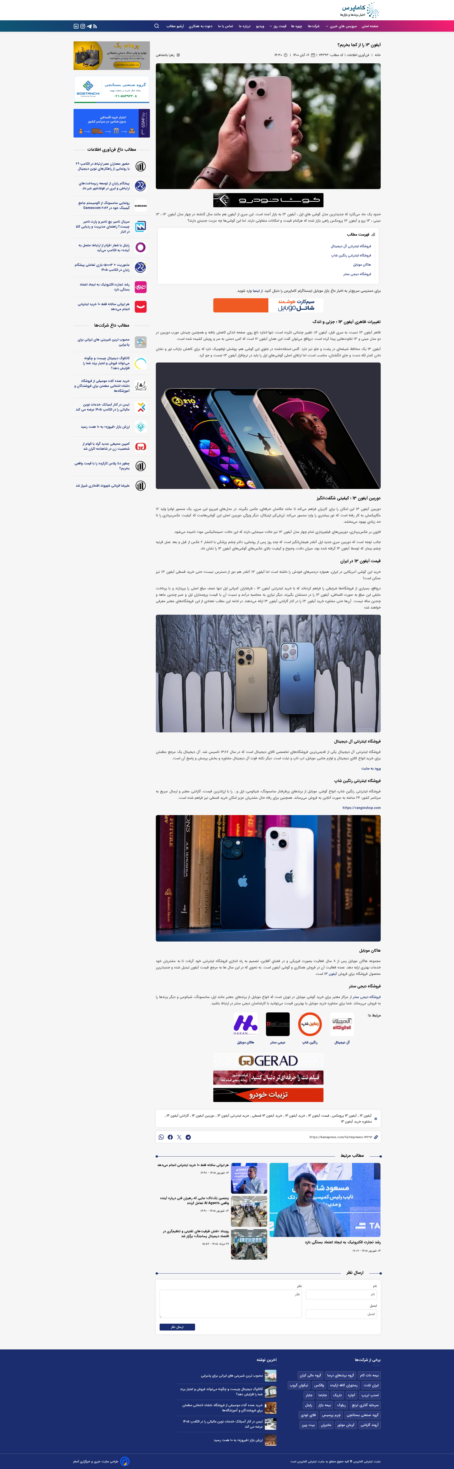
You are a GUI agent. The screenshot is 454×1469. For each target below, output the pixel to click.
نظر (299, 1286)
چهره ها (297, 26)
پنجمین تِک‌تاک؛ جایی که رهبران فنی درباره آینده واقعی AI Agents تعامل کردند (194, 1201)
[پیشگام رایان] (140, 186)
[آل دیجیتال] (342, 1024)
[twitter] (179, 1137)
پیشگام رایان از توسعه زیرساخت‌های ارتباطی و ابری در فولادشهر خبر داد (104, 186)
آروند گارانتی (370, 1425)
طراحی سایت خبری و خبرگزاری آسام (95, 1461)
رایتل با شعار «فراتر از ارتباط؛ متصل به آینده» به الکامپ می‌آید (104, 248)
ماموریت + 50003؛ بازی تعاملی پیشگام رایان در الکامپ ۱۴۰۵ (102, 267)
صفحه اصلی (370, 26)
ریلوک (341, 1405)
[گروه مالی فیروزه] (140, 427)
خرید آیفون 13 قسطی (266, 1115)
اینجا (256, 291)
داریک (337, 1395)
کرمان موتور (345, 1425)
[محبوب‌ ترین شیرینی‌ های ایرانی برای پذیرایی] (271, 1376)
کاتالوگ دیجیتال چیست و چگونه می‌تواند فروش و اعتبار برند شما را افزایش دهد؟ (106, 363)
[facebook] (170, 1137)
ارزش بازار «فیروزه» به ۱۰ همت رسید (105, 426)
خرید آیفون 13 (294, 1115)
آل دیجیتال (342, 1042)
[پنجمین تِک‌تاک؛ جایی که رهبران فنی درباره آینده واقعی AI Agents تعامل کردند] (249, 1211)
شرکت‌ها (314, 26)
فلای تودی (308, 1415)
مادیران (326, 1425)
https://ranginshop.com (362, 808)
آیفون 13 (330, 974)
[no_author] (140, 166)
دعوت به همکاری (201, 26)
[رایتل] (140, 248)
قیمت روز (280, 26)
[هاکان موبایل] (246, 1024)
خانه (378, 55)
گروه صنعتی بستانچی (363, 1415)
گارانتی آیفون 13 (177, 1115)
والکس (319, 1385)
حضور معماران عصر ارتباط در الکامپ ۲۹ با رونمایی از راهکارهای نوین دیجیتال (103, 166)
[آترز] (140, 363)
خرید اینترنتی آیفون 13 (232, 1115)
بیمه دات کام (369, 1375)
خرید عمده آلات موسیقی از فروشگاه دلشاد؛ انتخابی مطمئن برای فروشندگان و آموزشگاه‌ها (102, 385)
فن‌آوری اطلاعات (358, 55)
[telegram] (188, 1137)
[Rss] (95, 26)
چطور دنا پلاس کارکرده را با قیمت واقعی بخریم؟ (102, 466)
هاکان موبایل (362, 265)
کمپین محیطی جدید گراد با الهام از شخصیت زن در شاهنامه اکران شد (106, 446)
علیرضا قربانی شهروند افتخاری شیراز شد (103, 485)
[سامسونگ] (140, 206)
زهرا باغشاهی (165, 55)
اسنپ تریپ (370, 1395)
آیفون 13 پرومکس (344, 1115)
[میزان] (140, 227)
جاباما (323, 1395)
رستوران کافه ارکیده (344, 1385)
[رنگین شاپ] (310, 1024)
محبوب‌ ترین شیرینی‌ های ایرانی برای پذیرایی (104, 342)
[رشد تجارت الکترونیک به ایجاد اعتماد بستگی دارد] (325, 1200)
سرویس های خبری (343, 26)
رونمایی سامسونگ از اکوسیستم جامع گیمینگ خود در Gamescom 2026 (104, 205)
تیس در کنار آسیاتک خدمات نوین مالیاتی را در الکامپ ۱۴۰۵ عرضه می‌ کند (103, 407)
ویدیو (260, 26)
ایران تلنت (371, 1385)
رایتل (308, 1405)
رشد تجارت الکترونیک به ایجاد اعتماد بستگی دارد (343, 1242)
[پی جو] (140, 342)
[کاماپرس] (359, 10)
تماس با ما (226, 26)
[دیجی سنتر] (278, 1024)
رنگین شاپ (310, 1042)
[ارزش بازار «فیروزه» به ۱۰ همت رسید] (271, 1440)
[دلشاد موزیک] (140, 386)
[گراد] (140, 446)
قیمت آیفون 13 (318, 1115)
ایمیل (373, 1305)
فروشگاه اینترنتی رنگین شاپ (351, 255)
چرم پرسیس (331, 1415)
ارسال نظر (177, 1327)
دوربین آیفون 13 (202, 1115)
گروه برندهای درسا (340, 1375)
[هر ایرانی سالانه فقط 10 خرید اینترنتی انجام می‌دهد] (249, 1178)
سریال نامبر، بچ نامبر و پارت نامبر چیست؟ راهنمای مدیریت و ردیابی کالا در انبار (103, 226)
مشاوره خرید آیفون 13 (356, 1121)
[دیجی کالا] (140, 307)
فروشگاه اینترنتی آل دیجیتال (351, 246)
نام (375, 1286)
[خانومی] (140, 287)
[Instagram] (83, 26)
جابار (309, 1395)
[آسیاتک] (140, 407)
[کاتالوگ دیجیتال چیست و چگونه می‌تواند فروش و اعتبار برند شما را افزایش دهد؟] (271, 1392)
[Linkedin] (76, 26)
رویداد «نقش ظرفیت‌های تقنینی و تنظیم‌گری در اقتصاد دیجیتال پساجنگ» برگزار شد (196, 1234)
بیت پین (308, 1425)
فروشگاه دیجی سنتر (357, 274)
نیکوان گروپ (299, 1385)
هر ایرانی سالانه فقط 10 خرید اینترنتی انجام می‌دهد (193, 1165)
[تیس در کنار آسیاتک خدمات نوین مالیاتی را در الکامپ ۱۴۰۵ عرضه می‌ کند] (271, 1424)
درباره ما (245, 26)
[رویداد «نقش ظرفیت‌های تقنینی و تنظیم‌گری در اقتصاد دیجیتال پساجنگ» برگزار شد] (249, 1244)
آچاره (351, 1395)
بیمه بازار (324, 1405)
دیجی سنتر (277, 1042)
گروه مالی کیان (310, 1375)
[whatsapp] (161, 1137)
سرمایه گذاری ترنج (365, 1405)
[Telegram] (89, 26)
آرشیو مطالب (175, 26)
